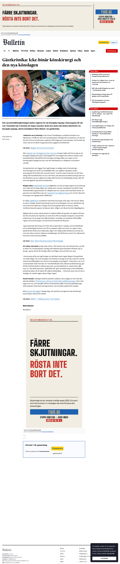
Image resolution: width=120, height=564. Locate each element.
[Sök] (9, 51)
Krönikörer (64, 51)
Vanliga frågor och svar (85, 556)
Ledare (48, 51)
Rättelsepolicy (82, 559)
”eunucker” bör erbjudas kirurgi (58, 193)
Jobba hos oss (83, 561)
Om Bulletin (82, 548)
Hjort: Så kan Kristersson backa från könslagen (46, 241)
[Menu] (4, 51)
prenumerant (44, 451)
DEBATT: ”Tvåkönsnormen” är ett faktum (45, 299)
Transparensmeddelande (24, 34)
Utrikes (32, 51)
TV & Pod (24, 51)
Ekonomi (40, 51)
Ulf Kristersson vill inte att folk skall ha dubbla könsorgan (55, 281)
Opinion (73, 51)
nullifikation (34, 201)
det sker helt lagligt (33, 291)
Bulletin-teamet (83, 551)
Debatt (55, 51)
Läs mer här (110, 553)
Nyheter (16, 51)
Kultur (86, 51)
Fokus (80, 51)
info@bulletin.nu (12, 559)
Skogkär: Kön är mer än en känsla (42, 148)
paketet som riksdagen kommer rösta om (42, 153)
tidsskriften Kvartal (41, 186)
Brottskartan (111, 51)
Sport (93, 51)
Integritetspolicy (83, 554)
